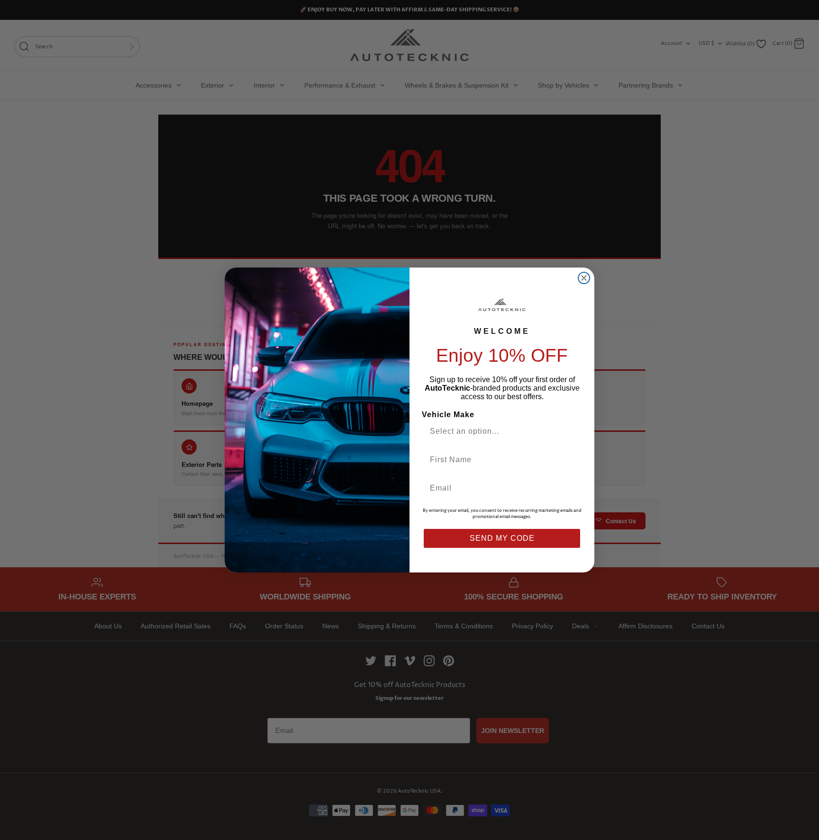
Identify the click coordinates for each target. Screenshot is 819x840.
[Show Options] (572, 431)
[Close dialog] (584, 278)
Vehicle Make (448, 415)
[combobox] (498, 431)
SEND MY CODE (502, 538)
